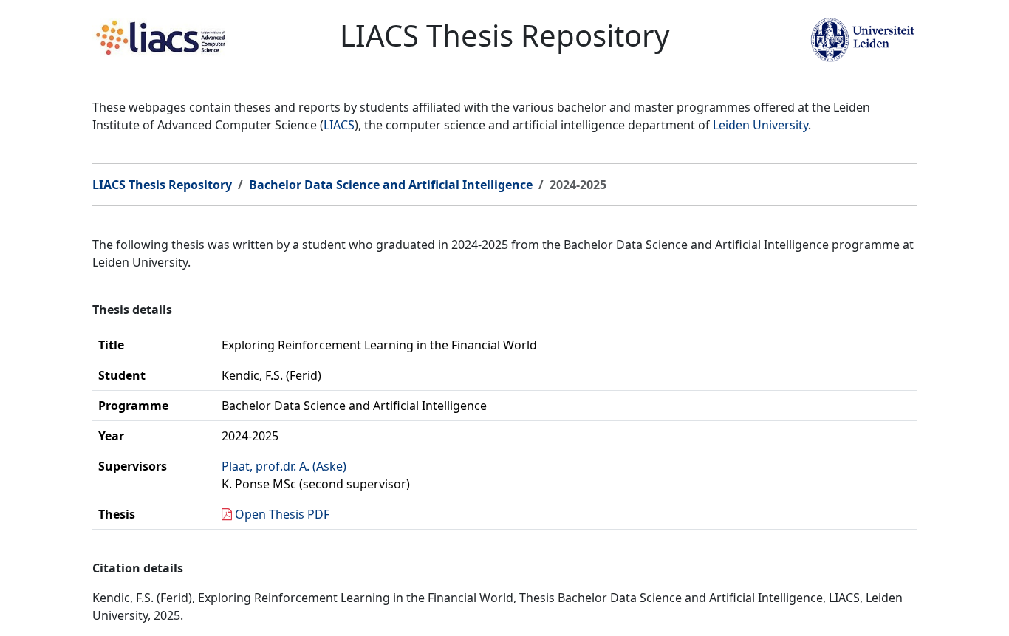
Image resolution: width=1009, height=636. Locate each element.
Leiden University (760, 125)
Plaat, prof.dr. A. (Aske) (284, 466)
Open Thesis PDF (282, 514)
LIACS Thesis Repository (162, 185)
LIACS (339, 125)
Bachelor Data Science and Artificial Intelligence (391, 185)
